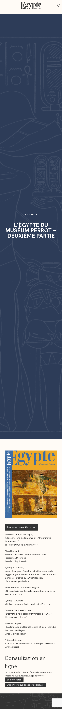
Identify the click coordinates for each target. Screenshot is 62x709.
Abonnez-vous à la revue (21, 527)
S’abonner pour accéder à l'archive (25, 684)
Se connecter (14, 679)
